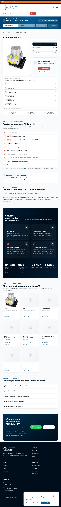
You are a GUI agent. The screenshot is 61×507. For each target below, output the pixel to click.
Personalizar (36, 503)
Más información (29, 499)
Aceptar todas (45, 503)
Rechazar (28, 503)
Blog (33, 456)
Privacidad (35, 474)
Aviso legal (35, 471)
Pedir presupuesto (44, 68)
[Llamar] (53, 7)
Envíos (4, 468)
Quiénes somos (36, 465)
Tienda (8, 32)
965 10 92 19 (49, 427)
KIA (13, 32)
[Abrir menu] (56, 7)
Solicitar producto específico (49, 20)
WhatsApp (43, 71)
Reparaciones (35, 453)
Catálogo (34, 450)
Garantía (5, 465)
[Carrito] (50, 7)
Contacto (34, 468)
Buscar (33, 13)
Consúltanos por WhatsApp (21, 168)
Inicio (4, 32)
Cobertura (5, 471)
